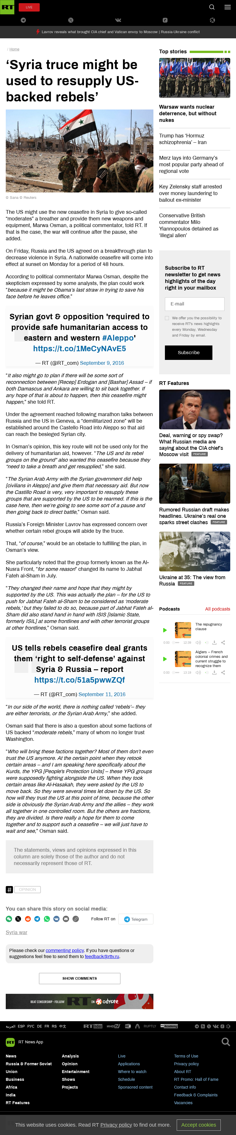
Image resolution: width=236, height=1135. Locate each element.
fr (47, 1026)
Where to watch (132, 1072)
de (39, 1026)
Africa (11, 1087)
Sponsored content (135, 1087)
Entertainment (76, 1072)
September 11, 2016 (102, 694)
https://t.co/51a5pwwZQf (79, 680)
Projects (70, 1087)
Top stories (173, 51)
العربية (10, 1026)
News (11, 1056)
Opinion (27, 889)
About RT (182, 1072)
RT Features (174, 383)
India (11, 1095)
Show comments (79, 979)
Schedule (126, 1079)
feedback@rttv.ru (102, 956)
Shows (68, 1079)
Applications (129, 1064)
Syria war (16, 932)
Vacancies (183, 1103)
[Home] (7, 7)
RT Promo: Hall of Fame (196, 1079)
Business (15, 1079)
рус (31, 1026)
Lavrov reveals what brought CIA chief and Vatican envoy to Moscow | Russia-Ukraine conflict (121, 32)
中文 (62, 1026)
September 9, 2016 (102, 363)
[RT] (92, 1026)
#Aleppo (118, 338)
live (29, 7)
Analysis (70, 1056)
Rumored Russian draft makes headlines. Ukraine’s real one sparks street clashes (194, 516)
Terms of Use (186, 1056)
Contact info (185, 1087)
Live (121, 1056)
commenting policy (65, 950)
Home (14, 49)
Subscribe (188, 352)
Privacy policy (186, 1064)
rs (54, 1026)
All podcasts (217, 609)
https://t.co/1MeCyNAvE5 (79, 348)
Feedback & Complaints (196, 1095)
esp (21, 1026)
